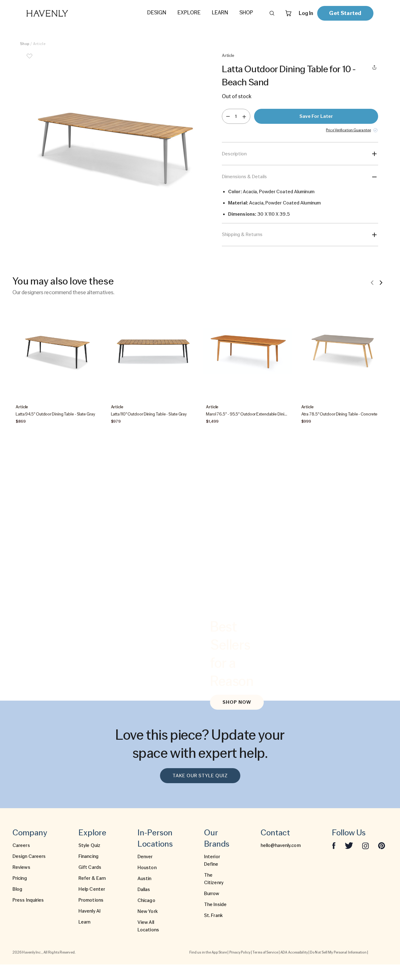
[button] (115, 146)
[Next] (381, 282)
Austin (145, 878)
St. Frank (213, 915)
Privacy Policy (239, 952)
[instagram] (365, 845)
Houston (147, 867)
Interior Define (212, 860)
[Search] (272, 13)
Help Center (91, 889)
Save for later (316, 116)
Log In (306, 13)
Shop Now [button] (236, 702)
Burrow (211, 893)
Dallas (144, 889)
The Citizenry (213, 878)
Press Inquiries (28, 900)
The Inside (215, 904)
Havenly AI (89, 911)
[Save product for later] (29, 60)
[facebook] (334, 845)
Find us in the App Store (208, 952)
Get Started (345, 13)
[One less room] (228, 116)
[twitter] (349, 845)
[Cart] (288, 13)
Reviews (21, 867)
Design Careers (29, 856)
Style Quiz (89, 845)
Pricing (19, 878)
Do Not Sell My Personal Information (338, 952)
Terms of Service (265, 952)
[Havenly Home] (67, 13)
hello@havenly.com (281, 845)
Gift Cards (89, 867)
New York (148, 911)
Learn (84, 922)
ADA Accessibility (294, 952)
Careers (21, 845)
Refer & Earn (92, 878)
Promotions (90, 900)
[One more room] (244, 116)
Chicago (146, 900)
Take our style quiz (200, 775)
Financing (88, 856)
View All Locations (148, 926)
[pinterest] (381, 845)
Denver (145, 856)
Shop (24, 44)
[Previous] (372, 282)
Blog (17, 889)
